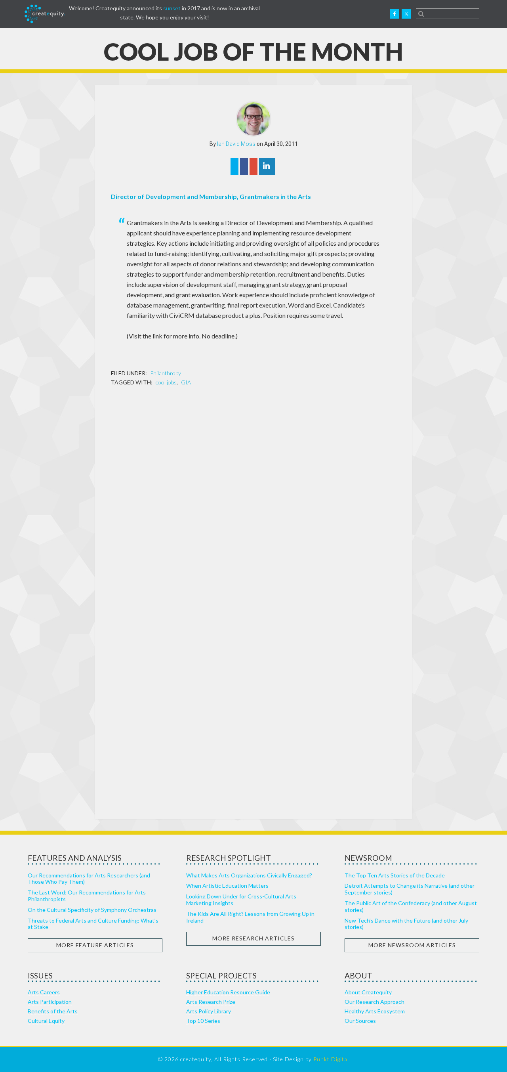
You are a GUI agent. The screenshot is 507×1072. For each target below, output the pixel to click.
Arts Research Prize (210, 1001)
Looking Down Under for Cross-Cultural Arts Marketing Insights (241, 899)
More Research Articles (253, 938)
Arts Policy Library (208, 1011)
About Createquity (368, 992)
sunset (172, 8)
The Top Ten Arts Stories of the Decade (395, 875)
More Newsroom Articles (412, 945)
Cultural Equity (46, 1020)
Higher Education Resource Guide (228, 992)
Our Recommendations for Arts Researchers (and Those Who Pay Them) (89, 878)
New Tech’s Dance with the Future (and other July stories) (406, 924)
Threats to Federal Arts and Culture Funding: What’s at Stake (93, 924)
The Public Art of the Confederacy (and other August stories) (411, 906)
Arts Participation (50, 1001)
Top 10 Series (203, 1020)
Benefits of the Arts (53, 1011)
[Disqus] (253, 495)
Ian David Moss (236, 144)
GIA (186, 382)
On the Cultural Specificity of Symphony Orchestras (92, 909)
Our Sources (360, 1020)
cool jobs (166, 382)
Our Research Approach (374, 1001)
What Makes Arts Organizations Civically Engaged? (249, 875)
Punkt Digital (331, 1059)
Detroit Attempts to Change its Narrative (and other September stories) (410, 889)
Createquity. (45, 14)
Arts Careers (44, 992)
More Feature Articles (95, 945)
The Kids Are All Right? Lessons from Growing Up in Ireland (250, 917)
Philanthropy (165, 373)
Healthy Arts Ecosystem (375, 1011)
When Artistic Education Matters (227, 885)
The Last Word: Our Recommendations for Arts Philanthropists (87, 895)
